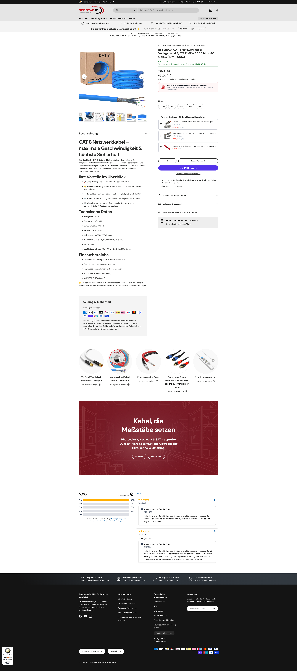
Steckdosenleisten (205, 377)
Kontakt (132, 18)
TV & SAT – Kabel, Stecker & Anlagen (91, 379)
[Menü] (11, 648)
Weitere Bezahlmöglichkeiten (188, 173)
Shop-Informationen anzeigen (172, 186)
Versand (170, 79)
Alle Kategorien (98, 18)
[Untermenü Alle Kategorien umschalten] (106, 18)
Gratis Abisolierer (118, 18)
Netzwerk (139, 456)
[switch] (7, 662)
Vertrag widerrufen (164, 633)
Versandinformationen (127, 613)
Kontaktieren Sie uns (168, 2)
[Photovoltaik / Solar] (148, 361)
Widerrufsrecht (160, 615)
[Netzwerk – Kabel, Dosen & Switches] (120, 361)
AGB (156, 606)
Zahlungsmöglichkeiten (127, 608)
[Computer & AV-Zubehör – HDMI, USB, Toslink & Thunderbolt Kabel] (177, 361)
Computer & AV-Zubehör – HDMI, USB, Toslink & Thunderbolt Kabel (177, 382)
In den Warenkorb (198, 161)
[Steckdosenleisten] (205, 361)
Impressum (158, 611)
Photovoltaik (156, 456)
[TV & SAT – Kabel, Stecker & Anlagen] (91, 361)
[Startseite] (131, 33)
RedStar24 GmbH (90, 662)
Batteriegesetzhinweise (164, 620)
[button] (216, 10)
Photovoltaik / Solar (148, 377)
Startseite (83, 18)
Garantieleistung (125, 599)
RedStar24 (162, 45)
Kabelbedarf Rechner (127, 603)
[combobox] (156, 10)
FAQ (181, 2)
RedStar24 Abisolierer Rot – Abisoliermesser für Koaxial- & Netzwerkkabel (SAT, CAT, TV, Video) (194, 146)
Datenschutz (159, 601)
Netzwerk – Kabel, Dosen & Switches (120, 379)
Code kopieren (198, 29)
